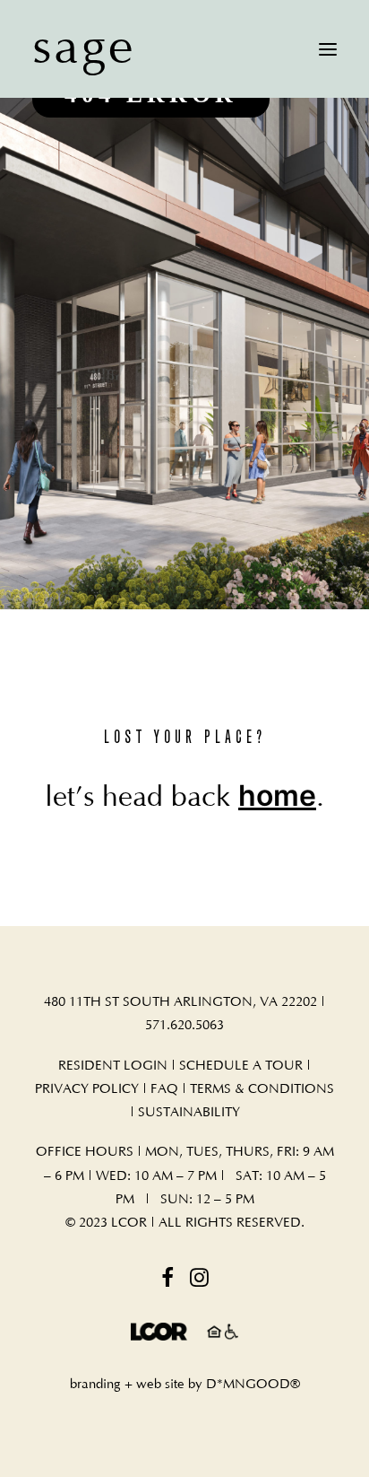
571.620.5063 (184, 1025)
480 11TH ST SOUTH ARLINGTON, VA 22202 (180, 1001)
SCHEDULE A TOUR (241, 1065)
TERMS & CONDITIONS (262, 1089)
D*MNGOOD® (253, 1384)
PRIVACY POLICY (87, 1089)
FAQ (166, 1089)
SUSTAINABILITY (189, 1112)
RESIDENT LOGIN (112, 1065)
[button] (328, 49)
